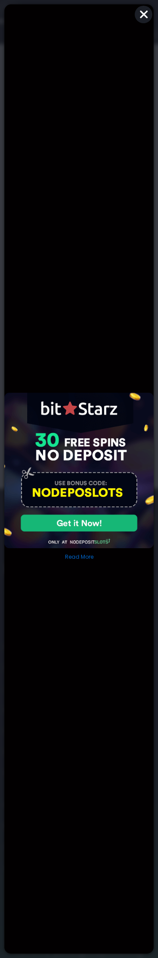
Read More (79, 556)
